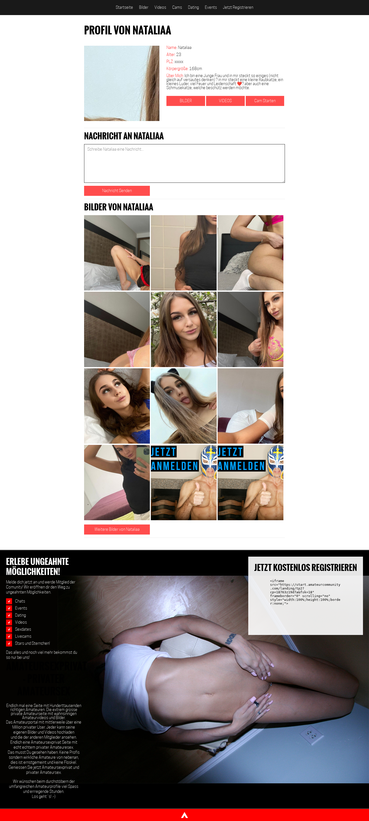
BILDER (186, 100)
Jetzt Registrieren (238, 7)
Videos (160, 7)
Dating (193, 7)
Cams (177, 7)
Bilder (143, 7)
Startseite (124, 7)
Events (211, 7)
